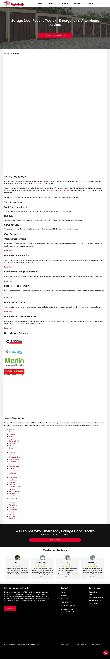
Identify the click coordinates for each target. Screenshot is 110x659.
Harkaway (12, 473)
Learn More (8, 250)
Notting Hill (13, 498)
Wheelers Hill (13, 519)
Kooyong (12, 482)
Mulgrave (12, 494)
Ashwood (12, 432)
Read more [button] (67, 576)
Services (50, 3)
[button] (104, 568)
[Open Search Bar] (102, 4)
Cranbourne (13, 452)
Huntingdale (13, 480)
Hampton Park (14, 471)
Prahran (11, 507)
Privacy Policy (64, 645)
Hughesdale (13, 477)
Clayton (11, 445)
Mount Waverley (14, 491)
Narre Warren (13, 496)
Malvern (12, 489)
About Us (77, 3)
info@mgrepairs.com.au (68, 605)
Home (40, 3)
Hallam (11, 468)
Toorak (64, 181)
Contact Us (64, 3)
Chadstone (12, 443)
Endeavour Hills (14, 457)
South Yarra (13, 509)
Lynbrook (12, 484)
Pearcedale (13, 505)
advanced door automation (62, 190)
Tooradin (12, 512)
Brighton (12, 439)
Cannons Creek (14, 441)
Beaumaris (12, 434)
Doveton (12, 455)
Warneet (12, 516)
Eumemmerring (14, 459)
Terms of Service (81, 645)
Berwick (11, 436)
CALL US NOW (55, 540)
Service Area (96, 645)
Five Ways (12, 462)
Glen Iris (12, 464)
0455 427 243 (65, 602)
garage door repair (47, 181)
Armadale (12, 430)
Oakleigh (12, 503)
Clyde (11, 448)
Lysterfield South (15, 487)
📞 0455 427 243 (91, 3)
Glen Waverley (14, 466)
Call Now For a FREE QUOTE (55, 35)
